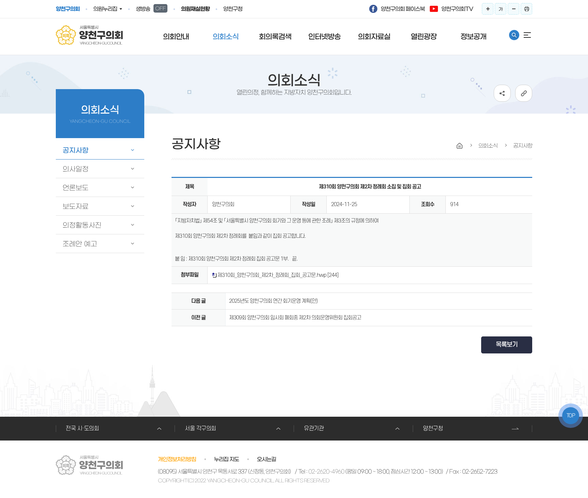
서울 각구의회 (200, 429)
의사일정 (75, 169)
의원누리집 (105, 9)
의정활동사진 (82, 225)
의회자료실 (374, 36)
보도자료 (75, 206)
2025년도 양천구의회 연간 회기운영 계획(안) (273, 301)
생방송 (151, 9)
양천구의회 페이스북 (403, 9)
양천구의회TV (457, 9)
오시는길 (266, 459)
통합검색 (514, 35)
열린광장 (424, 36)
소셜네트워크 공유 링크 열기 (502, 93)
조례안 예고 (80, 243)
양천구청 (232, 9)
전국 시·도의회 (82, 429)
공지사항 (75, 150)
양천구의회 (68, 9)
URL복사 (523, 93)
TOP (571, 416)
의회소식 (226, 36)
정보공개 (473, 36)
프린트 (526, 9)
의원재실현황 (195, 9)
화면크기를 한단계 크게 (487, 9)
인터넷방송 (324, 36)
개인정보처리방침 (177, 459)
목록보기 (507, 344)
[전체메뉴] (527, 35)
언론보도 (75, 187)
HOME (460, 146)
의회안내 (176, 36)
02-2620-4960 (326, 471)
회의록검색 (275, 36)
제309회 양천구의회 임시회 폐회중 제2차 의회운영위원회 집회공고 (295, 318)
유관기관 (314, 429)
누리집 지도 (226, 459)
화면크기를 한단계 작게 (513, 9)
